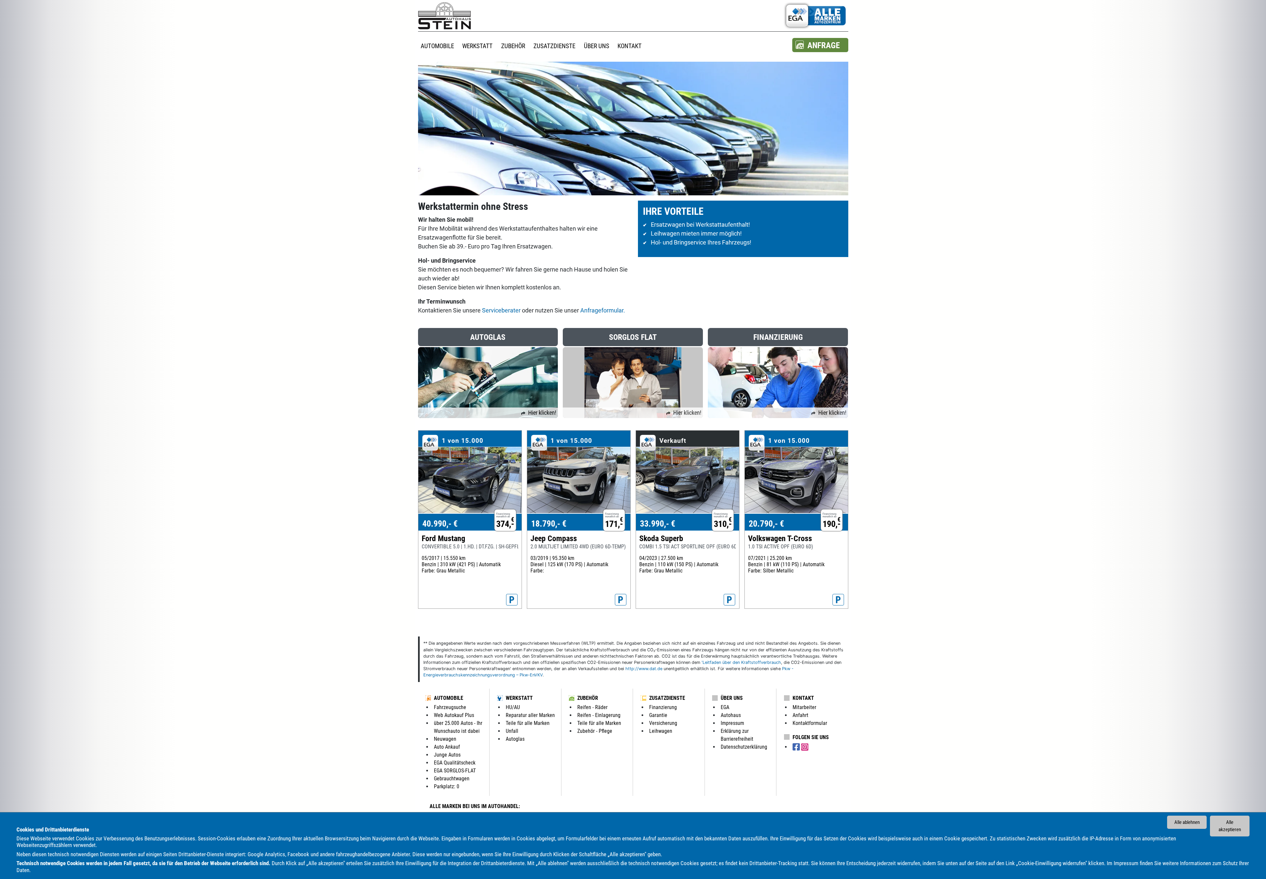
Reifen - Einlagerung (598, 715)
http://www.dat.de (643, 668)
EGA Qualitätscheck (454, 763)
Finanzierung (663, 707)
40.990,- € (440, 524)
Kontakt (803, 698)
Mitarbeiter (804, 707)
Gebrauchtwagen (451, 778)
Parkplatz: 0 (446, 786)
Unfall (512, 731)
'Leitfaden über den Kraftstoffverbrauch (741, 662)
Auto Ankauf (447, 747)
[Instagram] (804, 747)
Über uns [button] (596, 46)
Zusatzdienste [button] (554, 46)
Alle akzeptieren (1230, 826)
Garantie (658, 715)
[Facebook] (797, 747)
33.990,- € (657, 524)
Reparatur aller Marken (530, 715)
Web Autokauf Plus (454, 715)
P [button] (512, 599)
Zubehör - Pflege (594, 731)
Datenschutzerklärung (744, 747)
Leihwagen (660, 731)
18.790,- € (548, 524)
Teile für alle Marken (528, 723)
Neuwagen (445, 739)
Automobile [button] (437, 46)
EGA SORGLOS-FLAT (455, 770)
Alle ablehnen (1187, 822)
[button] (820, 45)
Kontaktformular (810, 723)
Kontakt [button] (630, 46)
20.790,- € (766, 524)
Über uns (732, 698)
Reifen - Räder (592, 707)
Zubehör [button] (513, 46)
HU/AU (513, 707)
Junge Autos (447, 755)
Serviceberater (502, 310)
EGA (725, 707)
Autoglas (515, 739)
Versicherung (663, 723)
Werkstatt (519, 698)
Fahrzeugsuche (450, 707)
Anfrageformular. (602, 310)
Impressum (1126, 863)
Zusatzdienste (667, 698)
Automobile (448, 698)
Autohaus (731, 715)
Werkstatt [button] (477, 46)
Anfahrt (800, 715)
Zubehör (587, 698)
